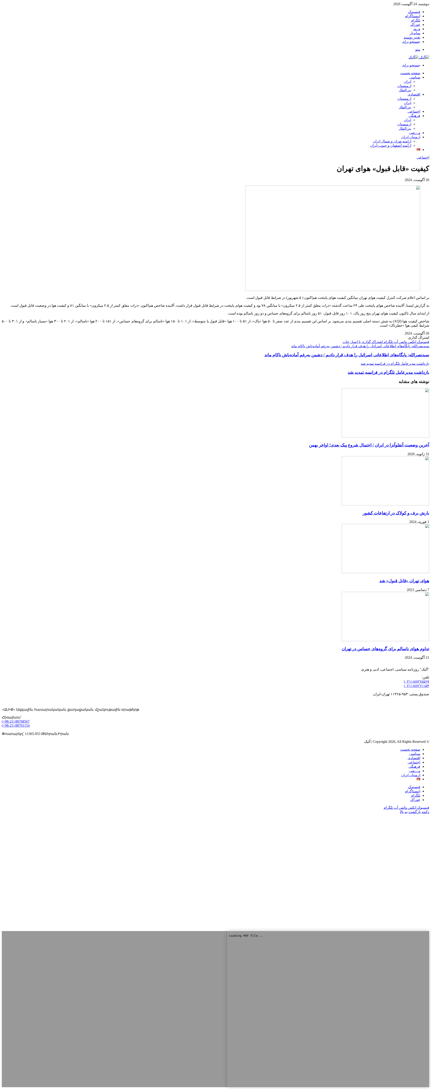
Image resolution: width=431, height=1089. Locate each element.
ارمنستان (404, 86)
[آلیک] (419, 57)
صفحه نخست (410, 749)
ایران (407, 81)
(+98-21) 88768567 (16, 721)
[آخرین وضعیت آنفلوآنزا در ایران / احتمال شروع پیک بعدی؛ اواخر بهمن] (385, 436)
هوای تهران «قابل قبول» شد (404, 580)
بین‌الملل (405, 90)
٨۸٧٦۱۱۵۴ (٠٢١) (416, 686)
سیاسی (414, 77)
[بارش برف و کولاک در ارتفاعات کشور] (385, 504)
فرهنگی (414, 116)
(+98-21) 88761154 (16, 725)
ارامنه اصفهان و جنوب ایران (390, 145)
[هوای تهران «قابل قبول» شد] (385, 572)
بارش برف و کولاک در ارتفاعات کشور (396, 513)
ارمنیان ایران (410, 137)
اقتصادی (414, 94)
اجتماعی (414, 111)
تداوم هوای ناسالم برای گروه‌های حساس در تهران (385, 648)
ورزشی (414, 133)
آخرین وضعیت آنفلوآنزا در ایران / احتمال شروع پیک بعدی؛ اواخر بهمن (369, 445)
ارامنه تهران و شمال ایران (392, 141)
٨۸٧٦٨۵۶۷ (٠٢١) (416, 681)
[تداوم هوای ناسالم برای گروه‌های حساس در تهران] (385, 640)
